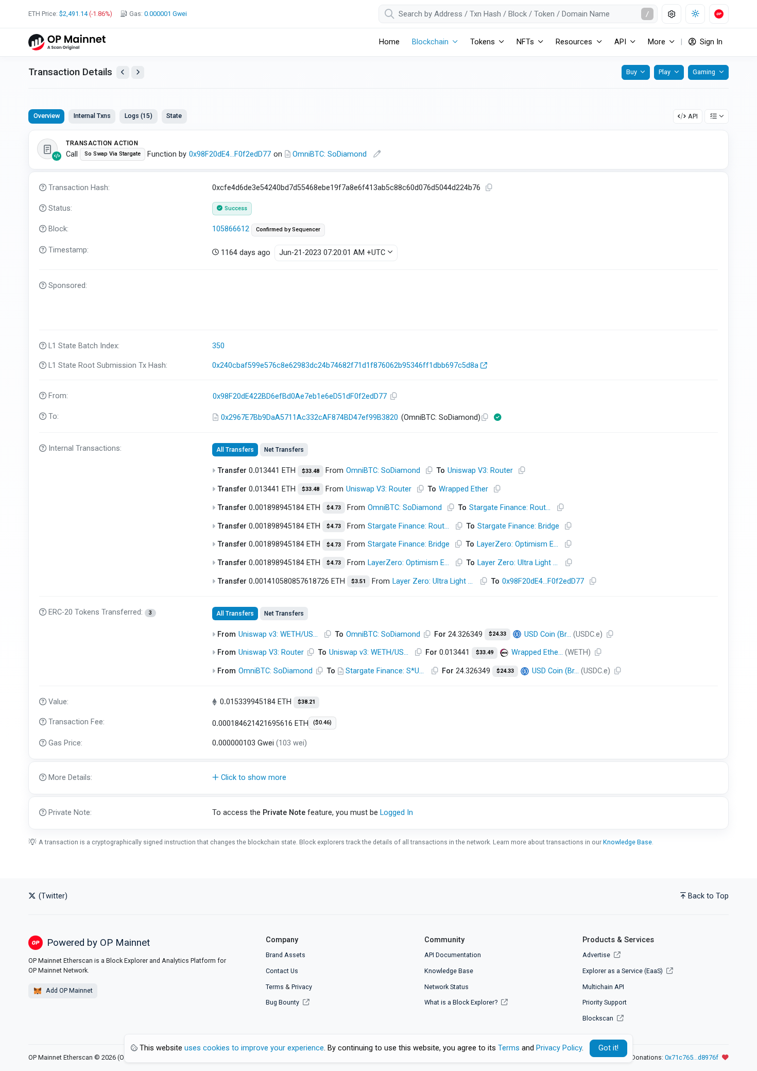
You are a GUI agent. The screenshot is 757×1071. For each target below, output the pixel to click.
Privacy (301, 987)
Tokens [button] (482, 42)
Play (664, 72)
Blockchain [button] (430, 42)
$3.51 (358, 581)
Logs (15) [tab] (138, 116)
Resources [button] (574, 42)
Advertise (597, 955)
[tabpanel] (378, 479)
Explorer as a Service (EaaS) (623, 971)
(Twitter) (52, 896)
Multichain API (603, 987)
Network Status (446, 987)
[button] (378, 778)
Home (389, 42)
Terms (275, 987)
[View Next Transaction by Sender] (137, 72)
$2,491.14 (73, 14)
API (693, 116)
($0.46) (322, 722)
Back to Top (708, 896)
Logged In (396, 812)
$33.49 (484, 652)
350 (218, 346)
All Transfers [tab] (235, 449)
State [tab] (174, 116)
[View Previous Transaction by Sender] (122, 72)
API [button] (620, 42)
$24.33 (497, 634)
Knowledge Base (627, 842)
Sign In (710, 42)
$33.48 (310, 471)
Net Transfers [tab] (284, 449)
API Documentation (452, 955)
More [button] (656, 42)
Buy (631, 72)
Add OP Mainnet (68, 990)
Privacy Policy (559, 1048)
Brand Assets (285, 955)
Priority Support (604, 1002)
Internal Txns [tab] (92, 116)
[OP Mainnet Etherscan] (67, 41)
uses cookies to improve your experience (254, 1048)
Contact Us (282, 971)
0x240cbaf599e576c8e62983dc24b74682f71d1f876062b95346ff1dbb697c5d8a (345, 365)
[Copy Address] (394, 396)
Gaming (704, 72)
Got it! (608, 1048)
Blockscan (598, 1018)
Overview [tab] (46, 116)
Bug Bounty (282, 1002)
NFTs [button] (525, 42)
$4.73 (333, 507)
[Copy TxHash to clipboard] (489, 187)
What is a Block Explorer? (461, 1002)
